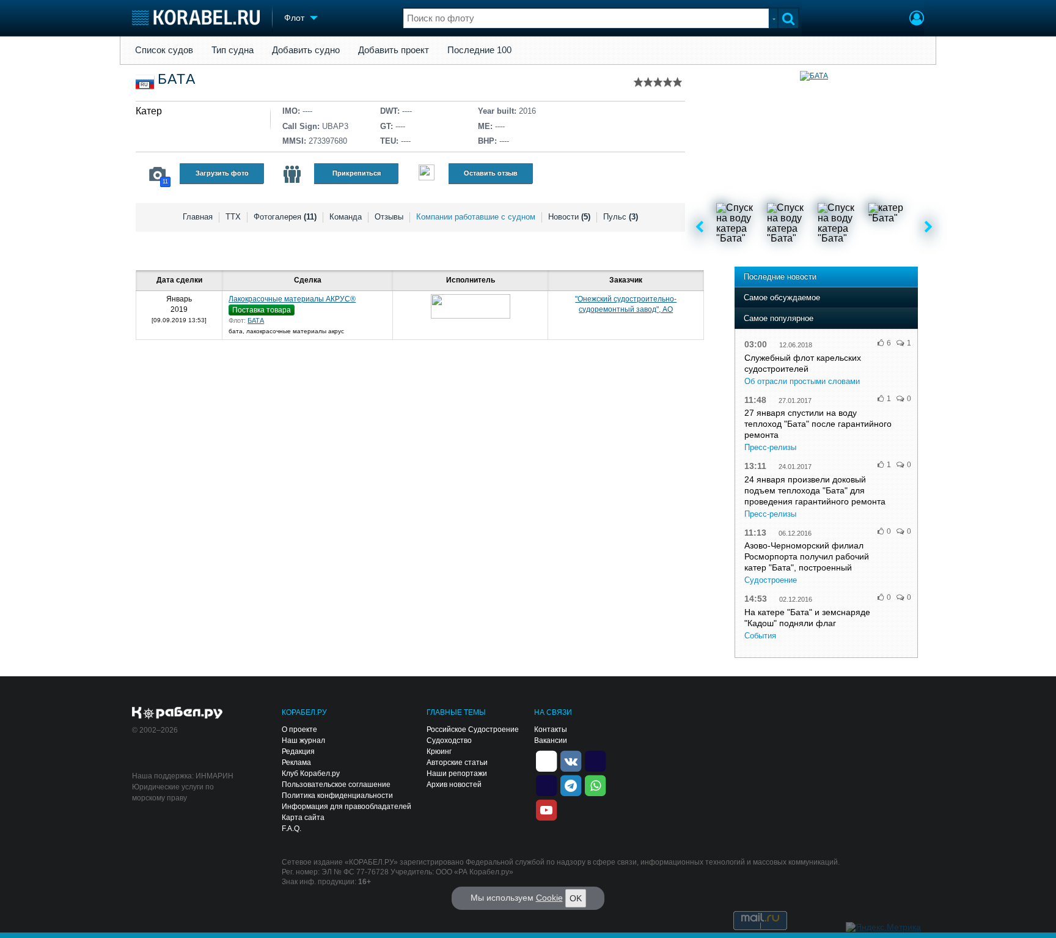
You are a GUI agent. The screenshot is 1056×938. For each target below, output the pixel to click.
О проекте (299, 729)
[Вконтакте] (571, 760)
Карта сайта (303, 817)
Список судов (164, 50)
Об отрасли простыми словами (802, 381)
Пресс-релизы (770, 447)
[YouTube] (546, 809)
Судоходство (449, 740)
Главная (198, 216)
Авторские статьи (457, 762)
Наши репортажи (457, 773)
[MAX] (546, 784)
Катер (149, 111)
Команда (345, 216)
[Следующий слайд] (928, 227)
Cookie (549, 898)
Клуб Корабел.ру (311, 773)
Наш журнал (303, 740)
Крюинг (439, 751)
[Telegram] (571, 784)
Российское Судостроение (473, 729)
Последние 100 (479, 50)
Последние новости (780, 276)
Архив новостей (454, 784)
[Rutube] (595, 760)
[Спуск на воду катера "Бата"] (740, 227)
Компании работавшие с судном (475, 216)
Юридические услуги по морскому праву (173, 792)
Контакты (550, 729)
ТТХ (233, 216)
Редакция (298, 751)
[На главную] (196, 17)
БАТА (256, 320)
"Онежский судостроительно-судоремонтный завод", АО (625, 304)
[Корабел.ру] (177, 713)
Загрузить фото (222, 173)
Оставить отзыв (491, 173)
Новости (569, 216)
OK (576, 898)
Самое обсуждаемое (782, 297)
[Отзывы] (427, 174)
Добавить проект (393, 50)
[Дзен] (546, 760)
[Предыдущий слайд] (699, 227)
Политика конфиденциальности (337, 795)
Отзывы (389, 216)
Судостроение (770, 580)
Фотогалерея (285, 216)
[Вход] (916, 19)
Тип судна (232, 50)
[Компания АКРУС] (470, 306)
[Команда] (292, 174)
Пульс (620, 216)
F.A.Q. (291, 828)
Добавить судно (306, 50)
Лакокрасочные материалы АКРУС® (292, 299)
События (760, 635)
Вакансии (550, 740)
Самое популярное (778, 318)
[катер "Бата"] (892, 227)
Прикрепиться (356, 173)
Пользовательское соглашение (336, 784)
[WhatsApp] (595, 784)
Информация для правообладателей (346, 806)
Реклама (296, 762)
